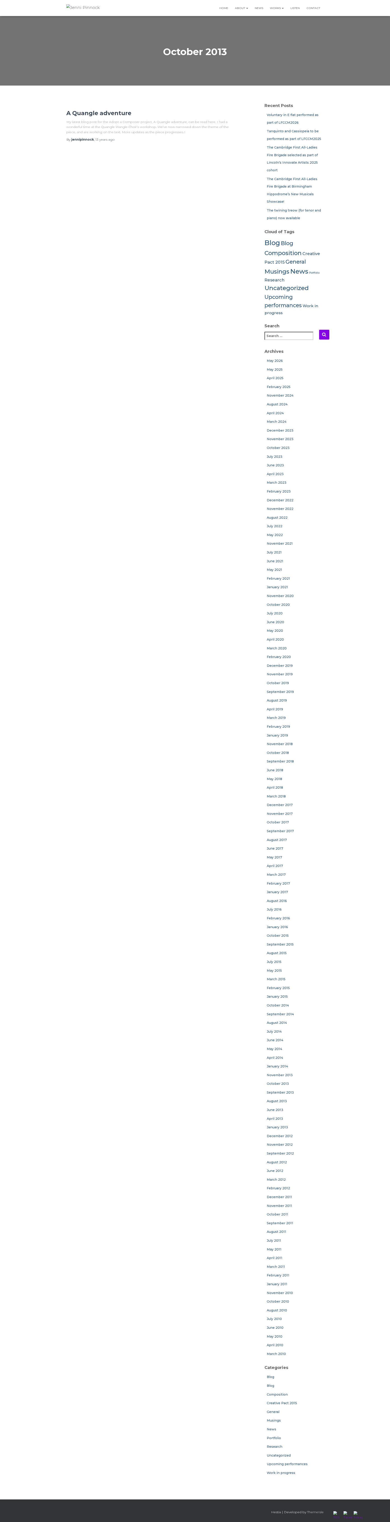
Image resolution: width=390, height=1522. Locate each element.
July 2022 (274, 526)
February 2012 (278, 1188)
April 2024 (275, 413)
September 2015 (280, 944)
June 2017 (275, 848)
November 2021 (280, 543)
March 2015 (276, 979)
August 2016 (277, 901)
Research (275, 280)
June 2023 (275, 465)
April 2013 (275, 1119)
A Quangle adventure (98, 113)
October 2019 (278, 683)
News (259, 8)
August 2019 (277, 700)
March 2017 (276, 875)
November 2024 (280, 395)
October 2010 (278, 1301)
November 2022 (280, 509)
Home (223, 8)
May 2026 (275, 361)
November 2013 (280, 1075)
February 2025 (278, 387)
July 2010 (274, 1319)
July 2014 (274, 1031)
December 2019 (280, 666)
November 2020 (280, 596)
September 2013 (280, 1092)
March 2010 (276, 1354)
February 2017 (278, 883)
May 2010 (274, 1336)
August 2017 (277, 840)
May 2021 (274, 570)
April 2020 (275, 639)
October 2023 (278, 448)
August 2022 (277, 518)
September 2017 (280, 831)
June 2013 (275, 1110)
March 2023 (276, 483)
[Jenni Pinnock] (83, 8)
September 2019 (280, 692)
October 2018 (278, 753)
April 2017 (275, 866)
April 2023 (275, 474)
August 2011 (276, 1232)
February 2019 (278, 727)
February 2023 (279, 491)
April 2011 (274, 1258)
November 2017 (280, 814)
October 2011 (277, 1214)
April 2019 (275, 709)
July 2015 (274, 962)
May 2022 (275, 535)
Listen (295, 8)
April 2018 (275, 787)
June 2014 (275, 1040)
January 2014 (277, 1066)
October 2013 (278, 1084)
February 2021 (278, 578)
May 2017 (274, 857)
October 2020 (278, 605)
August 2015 (277, 953)
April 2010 (275, 1345)
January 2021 (277, 587)
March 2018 (276, 796)
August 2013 (277, 1101)
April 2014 (275, 1058)
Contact (313, 8)
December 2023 (280, 430)
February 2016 (278, 918)
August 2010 (277, 1310)
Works (275, 8)
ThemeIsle (315, 1512)
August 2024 (277, 404)
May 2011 (274, 1249)
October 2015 (278, 936)
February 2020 (279, 657)
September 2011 (280, 1223)
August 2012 (277, 1162)
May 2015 (274, 971)
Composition (283, 252)
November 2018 (280, 744)
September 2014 (280, 1014)
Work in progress (281, 1473)
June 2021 (275, 561)
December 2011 (279, 1197)
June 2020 (275, 622)
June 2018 (275, 770)
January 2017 (277, 892)
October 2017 (278, 822)
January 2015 (277, 997)
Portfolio (314, 272)
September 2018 (280, 761)
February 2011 (278, 1275)
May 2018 (274, 779)
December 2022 (280, 500)
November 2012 (280, 1145)
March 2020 (277, 648)
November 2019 (280, 674)
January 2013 (277, 1127)
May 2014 (274, 1049)
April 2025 (275, 378)
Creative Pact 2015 (282, 1403)
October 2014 (278, 1005)
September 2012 (280, 1153)
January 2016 (277, 927)
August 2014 (277, 1023)
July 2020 (275, 613)
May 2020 (275, 631)
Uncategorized (287, 288)
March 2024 (276, 422)
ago (105, 139)
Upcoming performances (287, 1464)
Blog (272, 243)
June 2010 (275, 1328)
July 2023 (274, 457)
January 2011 (277, 1284)
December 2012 (280, 1136)
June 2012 (275, 1171)
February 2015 (278, 988)
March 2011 (276, 1267)
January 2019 (277, 735)
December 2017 (280, 805)
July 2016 (274, 909)
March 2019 (276, 718)
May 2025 (275, 369)
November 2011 (279, 1206)
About (240, 8)
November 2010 (280, 1293)
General (296, 261)
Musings (277, 271)
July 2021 (274, 552)
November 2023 (280, 439)
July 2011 (274, 1241)
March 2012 (276, 1180)
